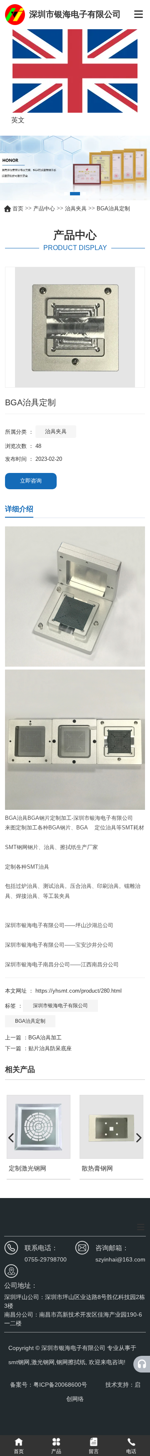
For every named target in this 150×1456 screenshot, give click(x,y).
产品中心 (44, 208)
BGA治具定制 (30, 1021)
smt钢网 (19, 1362)
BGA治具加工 (45, 1037)
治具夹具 (76, 208)
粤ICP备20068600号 (61, 1384)
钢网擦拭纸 (70, 1362)
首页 (18, 208)
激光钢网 (43, 1362)
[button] (66, 193)
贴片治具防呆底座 (50, 1048)
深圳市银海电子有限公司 (60, 1006)
